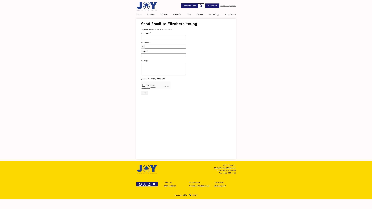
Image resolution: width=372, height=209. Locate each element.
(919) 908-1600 (229, 170)
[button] (139, 15)
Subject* (144, 51)
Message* (144, 61)
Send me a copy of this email (154, 79)
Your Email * (145, 43)
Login (193, 195)
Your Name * (146, 33)
